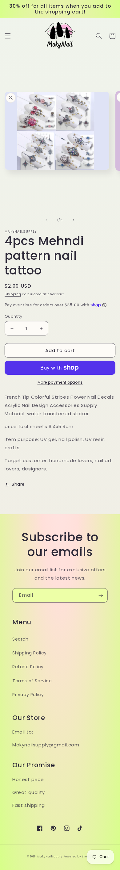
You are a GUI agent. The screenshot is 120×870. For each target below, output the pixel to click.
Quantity (13, 316)
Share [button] (18, 484)
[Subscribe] (100, 595)
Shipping (13, 294)
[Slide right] (73, 220)
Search (20, 639)
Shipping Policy (29, 653)
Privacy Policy (28, 695)
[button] (7, 36)
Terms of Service (32, 681)
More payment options (60, 382)
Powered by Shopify (78, 856)
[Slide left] (46, 220)
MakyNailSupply (49, 856)
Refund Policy (28, 667)
